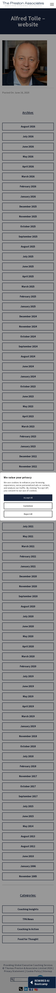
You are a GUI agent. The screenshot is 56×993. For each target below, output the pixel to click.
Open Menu (52, 4)
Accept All (28, 497)
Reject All (28, 514)
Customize (28, 506)
